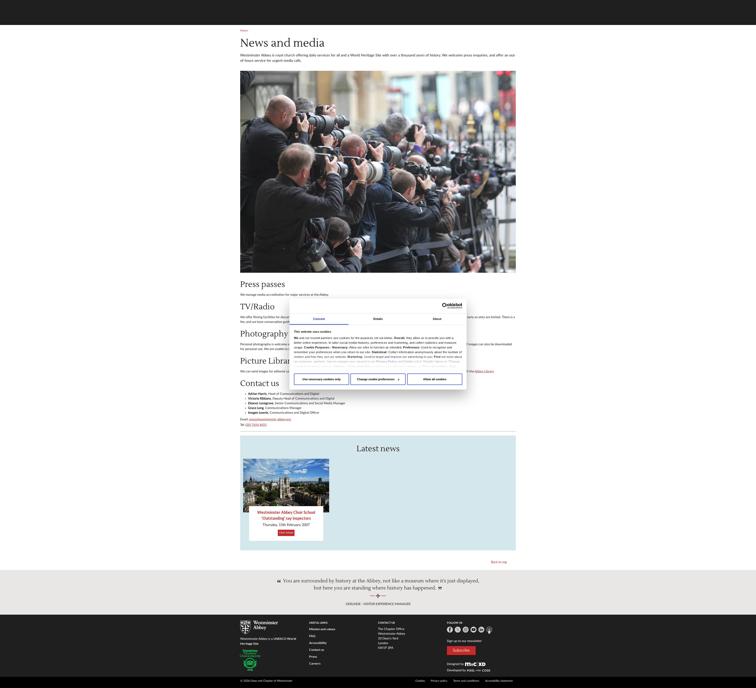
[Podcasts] (489, 630)
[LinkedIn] (481, 630)
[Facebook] (450, 630)
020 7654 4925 (256, 424)
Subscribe (461, 650)
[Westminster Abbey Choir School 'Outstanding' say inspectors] (286, 485)
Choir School (286, 532)
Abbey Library (484, 371)
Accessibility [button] (318, 643)
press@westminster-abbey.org (270, 419)
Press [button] (313, 656)
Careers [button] (315, 663)
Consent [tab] (319, 318)
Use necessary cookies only (321, 379)
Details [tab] (378, 318)
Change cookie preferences (376, 379)
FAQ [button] (312, 636)
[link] (475, 664)
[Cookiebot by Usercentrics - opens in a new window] (445, 306)
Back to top (499, 562)
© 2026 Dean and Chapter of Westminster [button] (266, 681)
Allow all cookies (434, 379)
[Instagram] (466, 630)
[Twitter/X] (458, 630)
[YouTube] (473, 630)
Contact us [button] (316, 649)
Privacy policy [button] (439, 681)
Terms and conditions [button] (466, 681)
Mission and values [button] (322, 629)
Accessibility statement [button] (499, 681)
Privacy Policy (386, 361)
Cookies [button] (420, 681)
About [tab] (437, 318)
